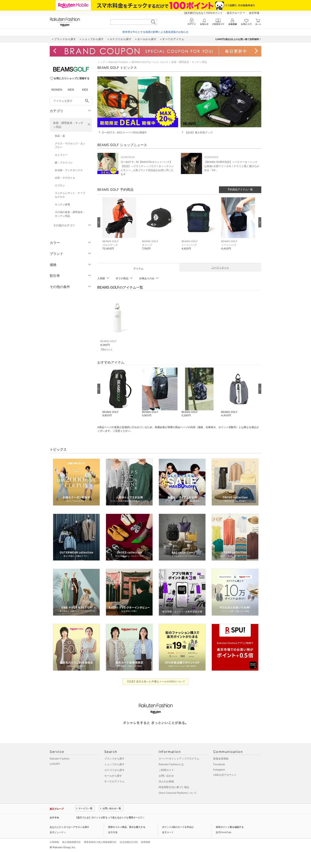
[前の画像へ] (98, 222)
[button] (120, 226)
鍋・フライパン (64, 162)
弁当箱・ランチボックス (69, 170)
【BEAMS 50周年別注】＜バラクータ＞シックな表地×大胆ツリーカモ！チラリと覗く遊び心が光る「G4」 (231, 166)
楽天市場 (254, 12)
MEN (71, 89)
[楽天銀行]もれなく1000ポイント (203, 12)
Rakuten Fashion (118, 62)
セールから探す (113, 775)
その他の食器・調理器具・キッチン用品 (70, 213)
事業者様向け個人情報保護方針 (100, 842)
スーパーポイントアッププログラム (179, 758)
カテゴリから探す (114, 770)
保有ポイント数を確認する (230, 827)
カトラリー (61, 154)
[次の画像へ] (259, 222)
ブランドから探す (114, 758)
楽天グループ (234, 12)
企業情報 (54, 842)
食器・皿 (60, 135)
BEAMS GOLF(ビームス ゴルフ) (150, 62)
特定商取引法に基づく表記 (174, 787)
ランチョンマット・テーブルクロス (70, 194)
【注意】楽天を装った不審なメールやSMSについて (155, 681)
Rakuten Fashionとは (171, 764)
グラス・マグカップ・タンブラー (70, 145)
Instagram (219, 769)
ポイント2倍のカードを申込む (178, 827)
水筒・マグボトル (65, 177)
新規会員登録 (220, 758)
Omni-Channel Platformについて (178, 792)
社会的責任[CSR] (129, 842)
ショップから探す (114, 764)
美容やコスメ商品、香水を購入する (126, 827)
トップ (101, 62)
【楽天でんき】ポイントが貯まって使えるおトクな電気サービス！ (110, 817)
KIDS (85, 89)
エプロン (60, 185)
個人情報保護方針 (71, 842)
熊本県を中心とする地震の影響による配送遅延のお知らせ (155, 31)
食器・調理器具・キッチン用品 (68, 125)
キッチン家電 (62, 204)
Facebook (219, 764)
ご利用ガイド (166, 770)
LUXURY (55, 763)
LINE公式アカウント (225, 774)
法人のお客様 (166, 781)
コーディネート (220, 267)
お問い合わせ (166, 775)
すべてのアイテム (114, 781)
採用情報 (145, 842)
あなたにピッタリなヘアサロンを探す (69, 827)
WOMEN (56, 89)
